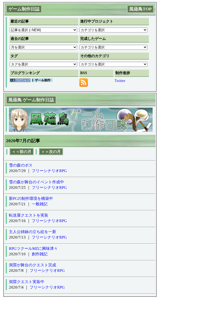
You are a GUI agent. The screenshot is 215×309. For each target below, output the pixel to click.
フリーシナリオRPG (49, 171)
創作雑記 (39, 254)
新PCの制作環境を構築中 (31, 198)
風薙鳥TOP (140, 9)
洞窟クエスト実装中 (26, 282)
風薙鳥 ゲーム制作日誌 (31, 99)
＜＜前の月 (21, 152)
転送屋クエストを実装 (28, 215)
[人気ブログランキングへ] (20, 81)
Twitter (120, 81)
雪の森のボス (21, 165)
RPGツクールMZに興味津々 (33, 248)
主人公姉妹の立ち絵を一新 (32, 232)
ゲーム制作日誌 (24, 9)
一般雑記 (39, 204)
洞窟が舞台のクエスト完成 (32, 265)
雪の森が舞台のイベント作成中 (36, 182)
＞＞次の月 (51, 152)
